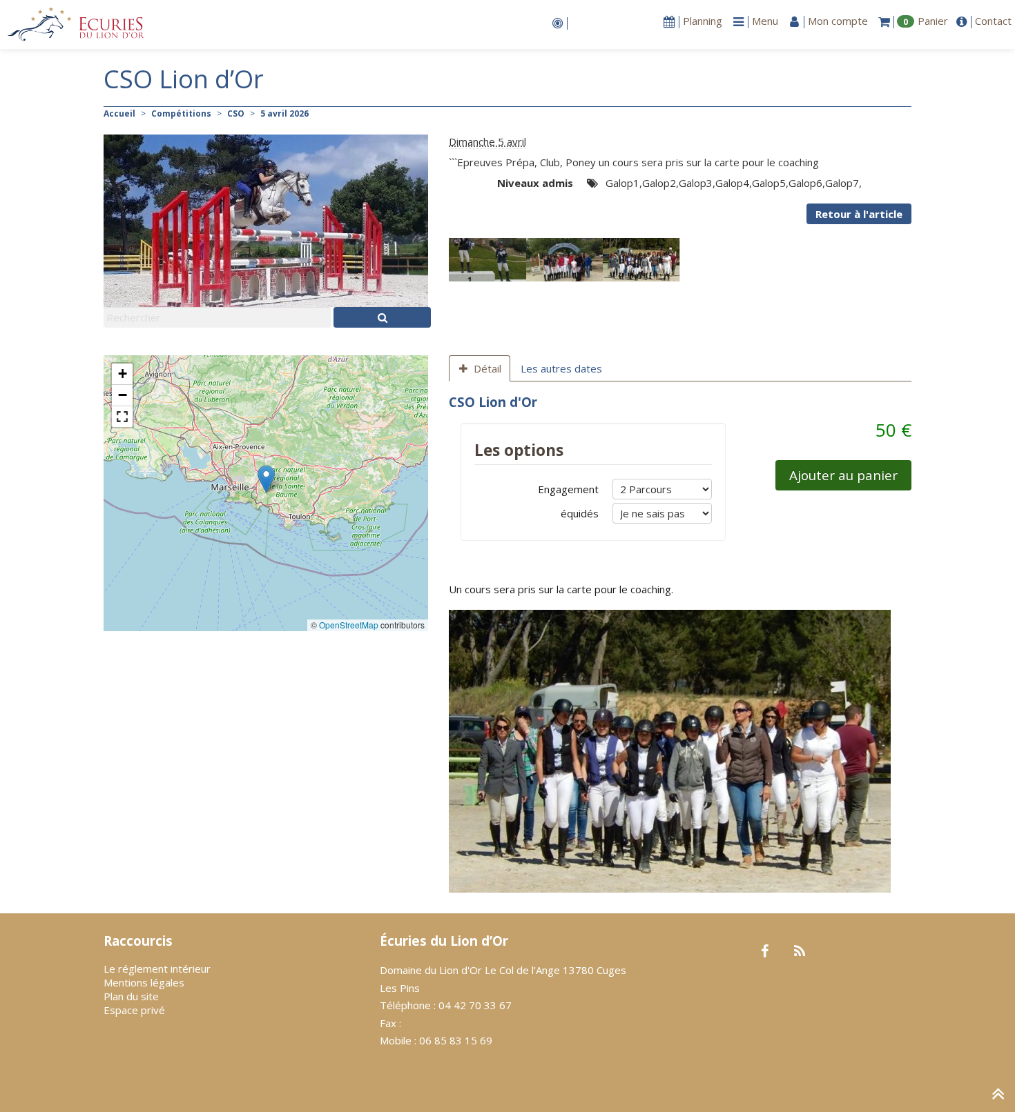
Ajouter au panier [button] (843, 475)
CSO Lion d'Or (493, 401)
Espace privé (134, 1010)
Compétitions (181, 113)
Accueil (119, 113)
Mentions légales (144, 982)
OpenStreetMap (348, 625)
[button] (266, 479)
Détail (487, 368)
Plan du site (131, 996)
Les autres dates (561, 368)
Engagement (568, 489)
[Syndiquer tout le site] (799, 952)
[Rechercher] (382, 317)
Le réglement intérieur (157, 968)
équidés (580, 513)
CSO (235, 113)
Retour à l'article (858, 214)
